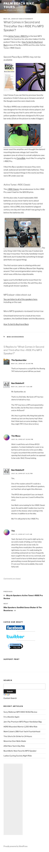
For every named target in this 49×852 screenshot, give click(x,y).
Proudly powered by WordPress (15, 846)
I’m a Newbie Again (11, 717)
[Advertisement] (13, 799)
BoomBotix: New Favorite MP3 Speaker (20, 751)
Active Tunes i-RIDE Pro (18, 36)
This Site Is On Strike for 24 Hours (18, 736)
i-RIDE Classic (13, 189)
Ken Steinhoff (26, 19)
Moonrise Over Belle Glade (15, 741)
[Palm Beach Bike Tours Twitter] (15, 638)
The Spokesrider (19, 360)
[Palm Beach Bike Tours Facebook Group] (15, 629)
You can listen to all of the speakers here (20, 299)
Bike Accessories (15, 337)
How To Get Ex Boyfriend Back (16, 324)
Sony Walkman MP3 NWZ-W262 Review (20, 712)
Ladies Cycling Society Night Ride (18, 756)
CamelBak (21, 158)
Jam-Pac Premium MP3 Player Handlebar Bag (23, 722)
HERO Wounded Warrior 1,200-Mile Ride (20, 727)
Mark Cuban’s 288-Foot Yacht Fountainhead (22, 731)
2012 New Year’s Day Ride (14, 746)
